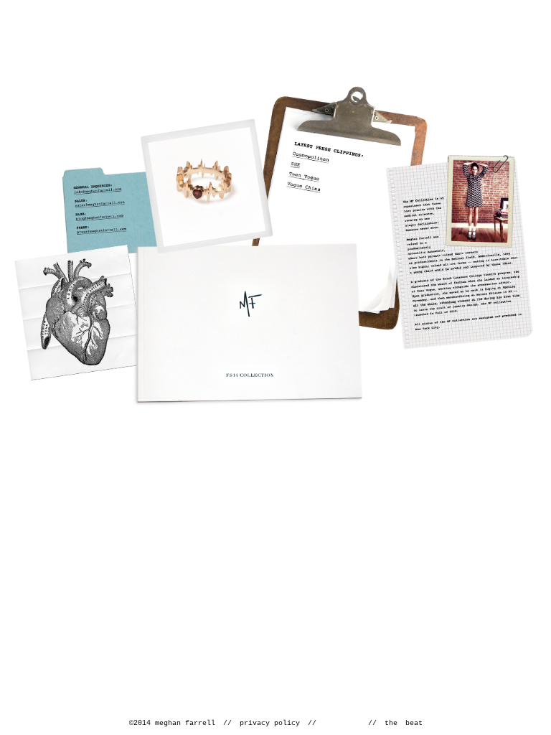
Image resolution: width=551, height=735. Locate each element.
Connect (124, 212)
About (459, 252)
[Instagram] (356, 722)
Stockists (79, 312)
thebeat (404, 723)
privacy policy (270, 723)
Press (336, 208)
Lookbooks (248, 324)
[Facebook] (326, 721)
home (283, 39)
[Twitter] (340, 722)
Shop (206, 185)
